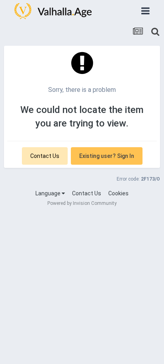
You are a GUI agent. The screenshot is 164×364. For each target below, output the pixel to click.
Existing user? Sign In (106, 156)
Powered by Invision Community (82, 203)
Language (48, 193)
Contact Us (44, 156)
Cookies (118, 193)
